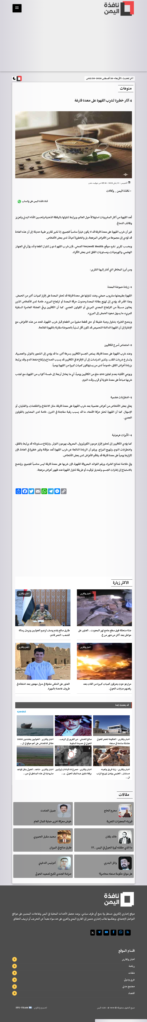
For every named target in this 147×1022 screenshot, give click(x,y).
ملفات (131, 973)
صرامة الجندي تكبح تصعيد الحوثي (53, 874)
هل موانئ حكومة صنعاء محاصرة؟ (115, 874)
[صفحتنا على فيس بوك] (113, 933)
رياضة (132, 966)
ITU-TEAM (22, 1008)
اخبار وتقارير (128, 959)
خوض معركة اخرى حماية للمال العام (52, 821)
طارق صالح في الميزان (60, 847)
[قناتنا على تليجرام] (99, 933)
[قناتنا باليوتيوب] (106, 933)
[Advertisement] (73, 44)
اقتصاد (131, 993)
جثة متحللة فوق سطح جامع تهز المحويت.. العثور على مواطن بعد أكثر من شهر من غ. (104, 632)
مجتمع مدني (128, 986)
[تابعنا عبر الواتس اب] (121, 933)
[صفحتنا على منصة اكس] (92, 933)
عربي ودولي (129, 979)
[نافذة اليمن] (119, 8)
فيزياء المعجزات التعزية (119, 821)
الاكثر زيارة (121, 583)
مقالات (124, 795)
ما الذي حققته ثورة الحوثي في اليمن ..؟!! (111, 847)
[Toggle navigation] (17, 8)
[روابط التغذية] (128, 933)
